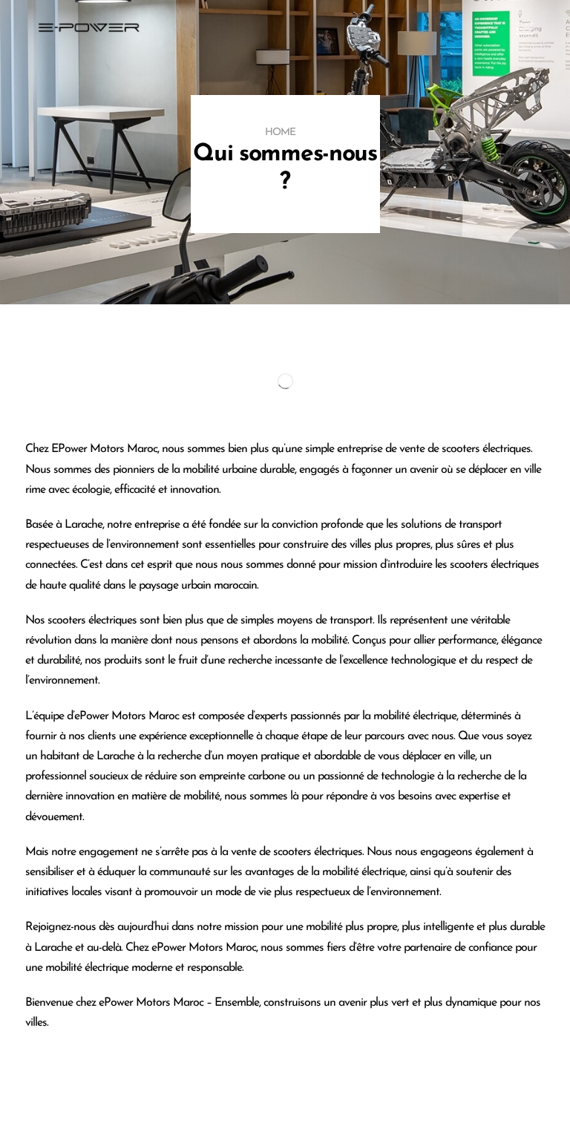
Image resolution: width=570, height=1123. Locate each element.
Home (280, 132)
